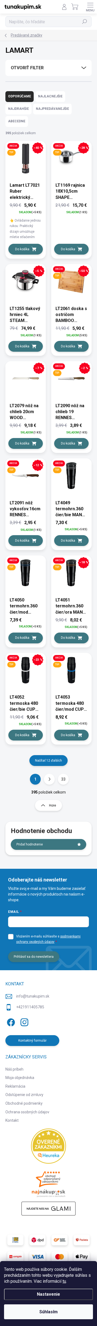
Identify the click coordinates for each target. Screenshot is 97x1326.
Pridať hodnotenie (29, 844)
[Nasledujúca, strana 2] (49, 779)
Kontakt (12, 1120)
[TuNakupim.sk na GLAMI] (48, 1209)
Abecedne (16, 121)
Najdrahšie (18, 109)
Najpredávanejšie (52, 109)
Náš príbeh (14, 1069)
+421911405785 (30, 1007)
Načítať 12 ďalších (48, 760)
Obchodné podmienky (24, 1103)
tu (64, 1281)
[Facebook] (10, 1021)
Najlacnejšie (50, 96)
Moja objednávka (19, 1077)
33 (63, 779)
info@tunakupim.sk (32, 996)
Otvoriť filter (27, 67)
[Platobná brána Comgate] (15, 1256)
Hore (52, 805)
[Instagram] (23, 1021)
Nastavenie (48, 1294)
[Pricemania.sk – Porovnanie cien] (48, 1182)
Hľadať (85, 22)
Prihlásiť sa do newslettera (34, 957)
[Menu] (90, 7)
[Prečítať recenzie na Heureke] (48, 1146)
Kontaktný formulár (32, 1040)
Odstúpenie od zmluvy (24, 1095)
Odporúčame (19, 96)
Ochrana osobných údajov (27, 1112)
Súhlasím (48, 1311)
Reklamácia (15, 1086)
